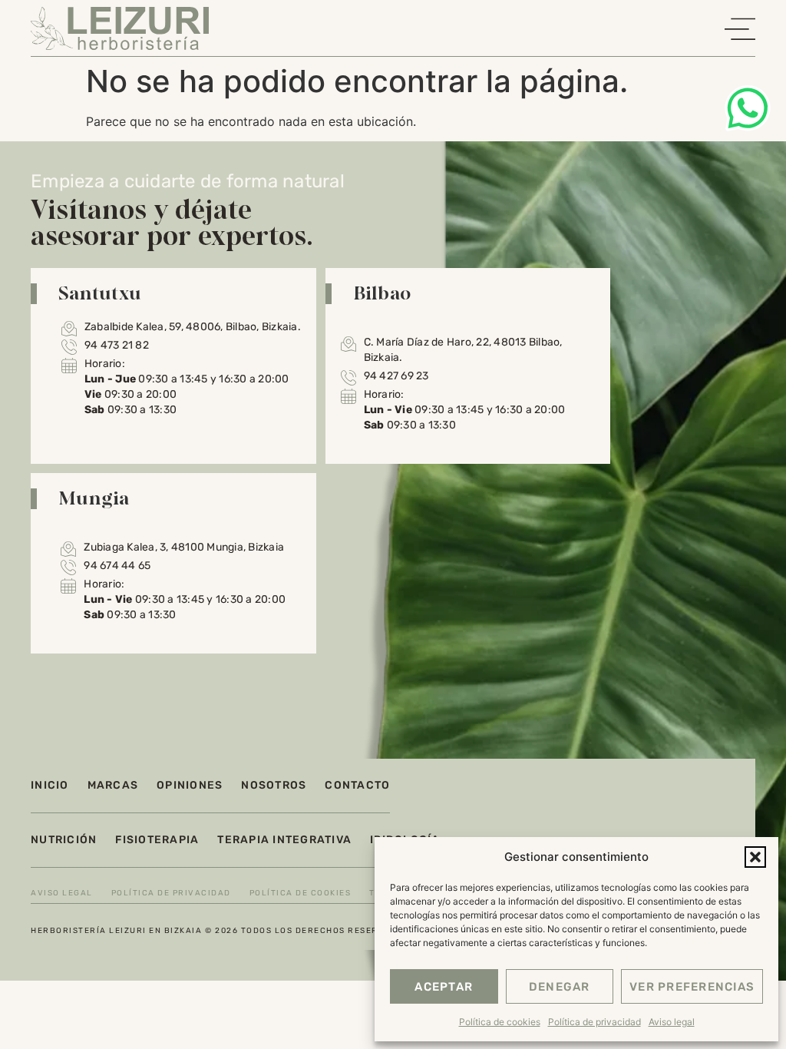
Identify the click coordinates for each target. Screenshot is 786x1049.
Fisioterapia (157, 839)
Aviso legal (672, 1021)
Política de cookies (499, 1021)
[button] (755, 857)
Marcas (113, 785)
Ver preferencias (692, 987)
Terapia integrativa (284, 839)
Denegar (559, 987)
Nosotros (273, 785)
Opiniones (190, 785)
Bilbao (382, 292)
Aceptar (443, 987)
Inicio (50, 785)
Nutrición (64, 839)
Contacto (357, 785)
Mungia (94, 497)
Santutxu (99, 292)
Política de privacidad (594, 1021)
